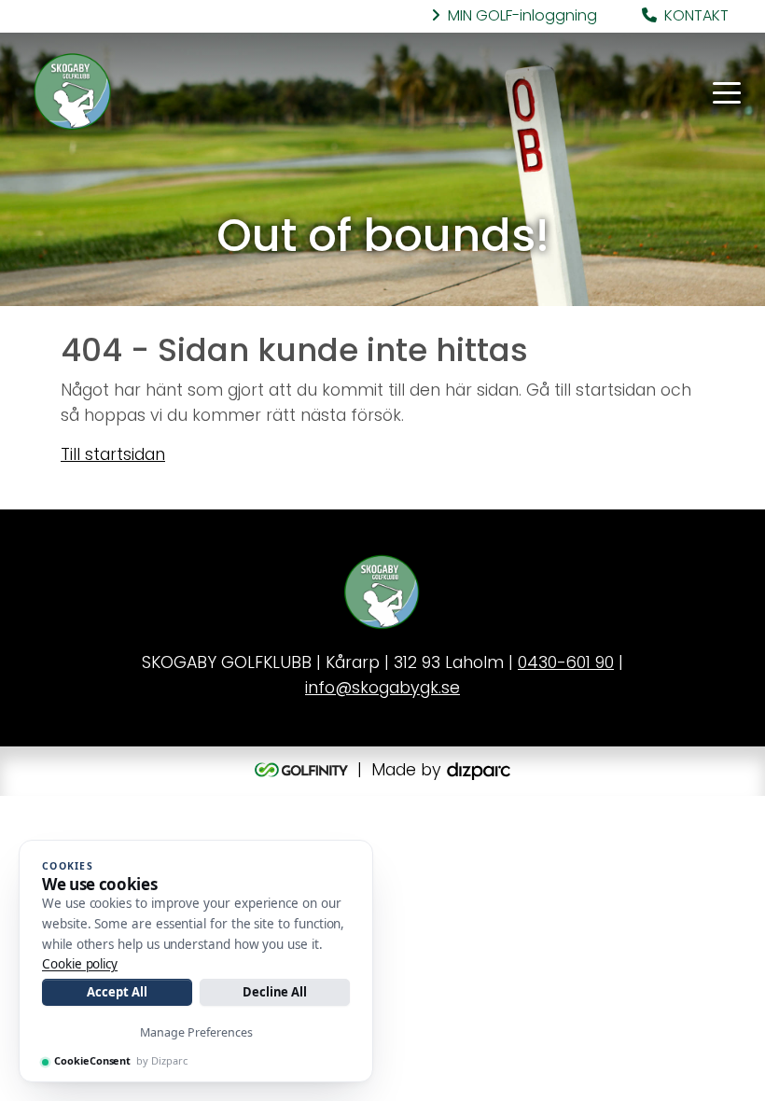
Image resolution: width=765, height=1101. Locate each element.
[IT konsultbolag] (478, 771)
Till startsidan (113, 455)
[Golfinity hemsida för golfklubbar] (304, 771)
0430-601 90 (566, 663)
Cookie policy (80, 963)
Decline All (275, 991)
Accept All (116, 991)
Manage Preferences (196, 1032)
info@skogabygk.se (382, 689)
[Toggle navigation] (726, 91)
